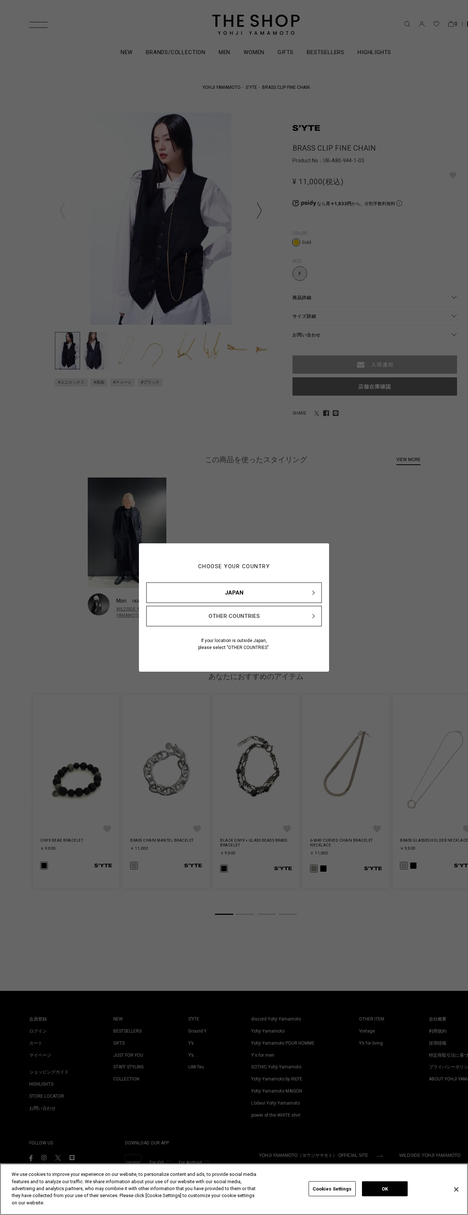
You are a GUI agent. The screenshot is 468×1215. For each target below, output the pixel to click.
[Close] (456, 1189)
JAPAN (234, 592)
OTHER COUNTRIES (234, 616)
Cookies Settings (332, 1188)
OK (385, 1188)
